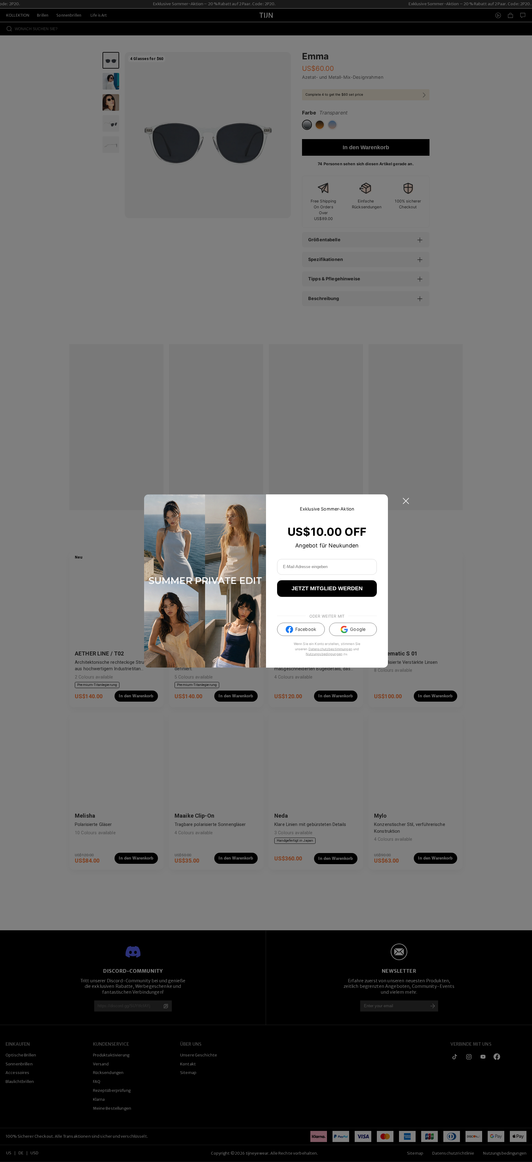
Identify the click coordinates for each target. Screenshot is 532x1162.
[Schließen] (406, 501)
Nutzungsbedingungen (324, 654)
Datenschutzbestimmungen (330, 649)
